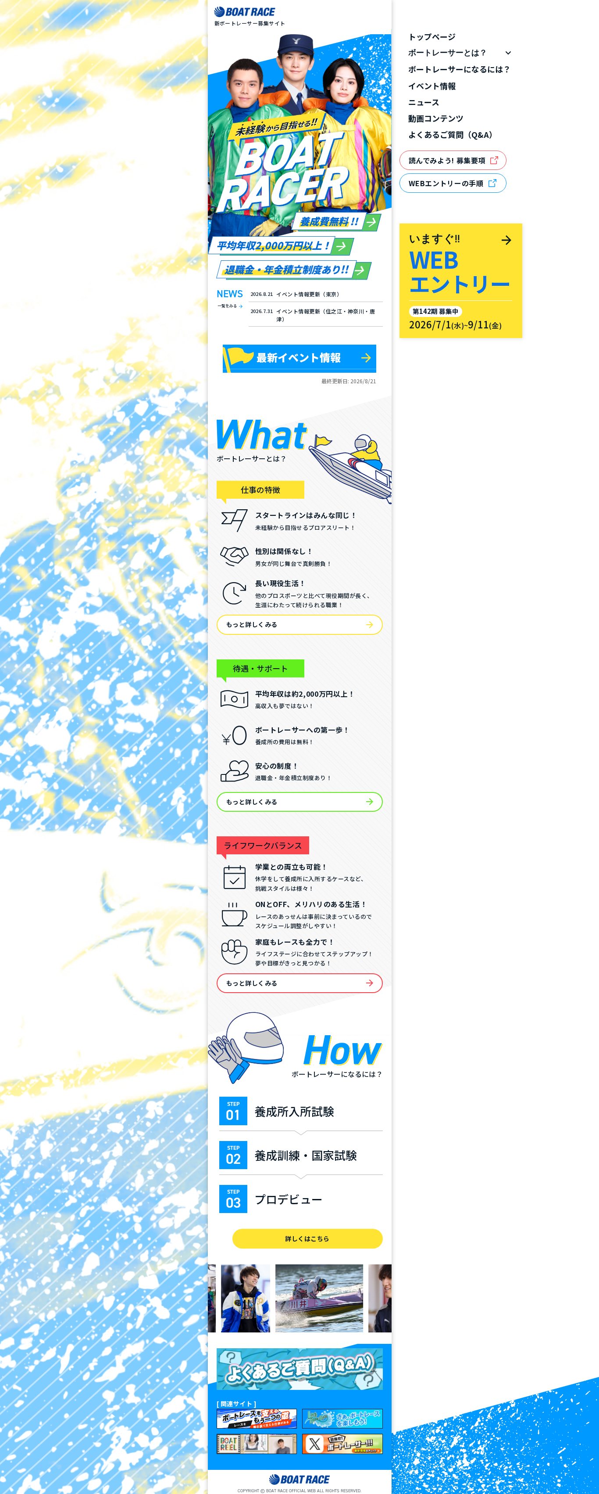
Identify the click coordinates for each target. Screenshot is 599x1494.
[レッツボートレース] (342, 1419)
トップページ (432, 36)
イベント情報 (432, 85)
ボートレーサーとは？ (447, 52)
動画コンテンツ (436, 118)
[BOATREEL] (257, 1444)
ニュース (423, 102)
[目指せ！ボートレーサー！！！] (342, 1444)
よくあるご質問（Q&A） (452, 134)
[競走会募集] (257, 1419)
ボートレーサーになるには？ (459, 69)
